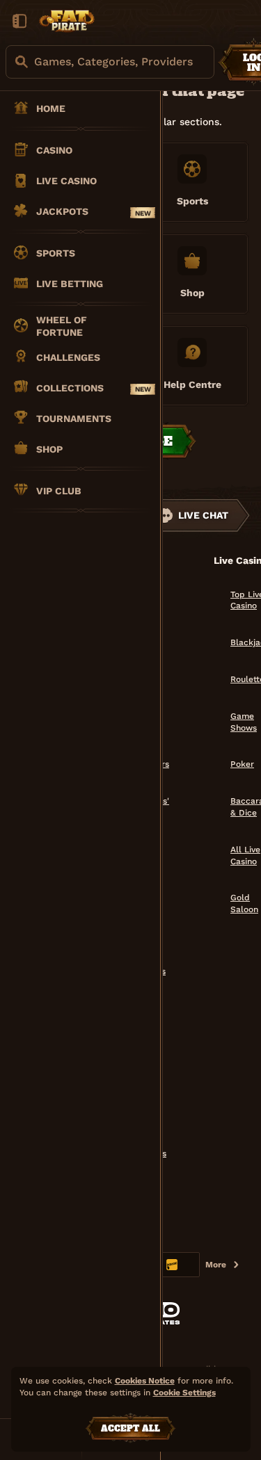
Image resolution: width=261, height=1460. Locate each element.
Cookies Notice (145, 1381)
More (215, 1265)
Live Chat (203, 515)
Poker (242, 764)
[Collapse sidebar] (19, 21)
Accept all (130, 1428)
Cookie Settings (184, 1392)
